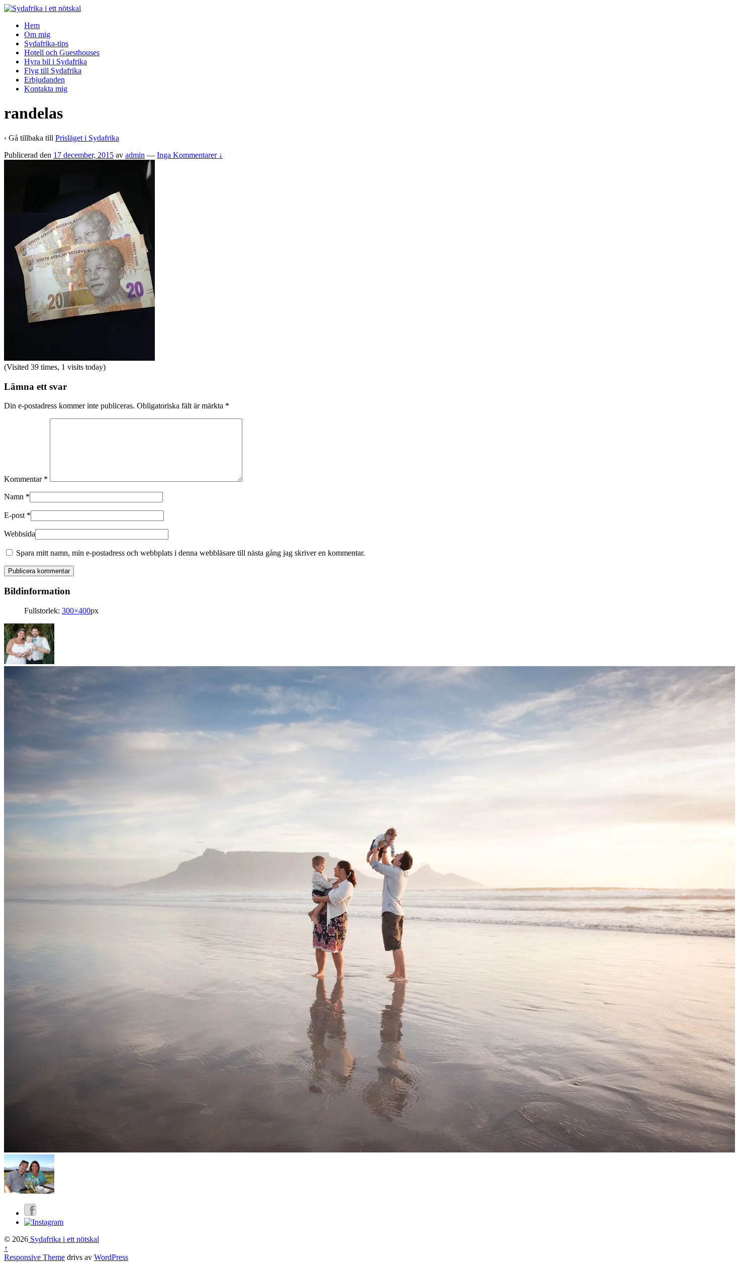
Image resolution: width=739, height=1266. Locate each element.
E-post (14, 515)
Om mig (37, 34)
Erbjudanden (44, 79)
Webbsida (19, 534)
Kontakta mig (45, 88)
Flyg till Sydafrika (52, 70)
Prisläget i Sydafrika (87, 138)
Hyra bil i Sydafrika (55, 61)
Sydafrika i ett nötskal (63, 1239)
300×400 (76, 610)
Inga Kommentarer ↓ (190, 155)
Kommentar (26, 479)
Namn (14, 496)
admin (135, 155)
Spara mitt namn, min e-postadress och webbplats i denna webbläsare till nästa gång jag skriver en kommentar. (190, 553)
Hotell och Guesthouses (62, 52)
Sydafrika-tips (46, 43)
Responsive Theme (34, 1257)
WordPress (111, 1257)
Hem (32, 25)
